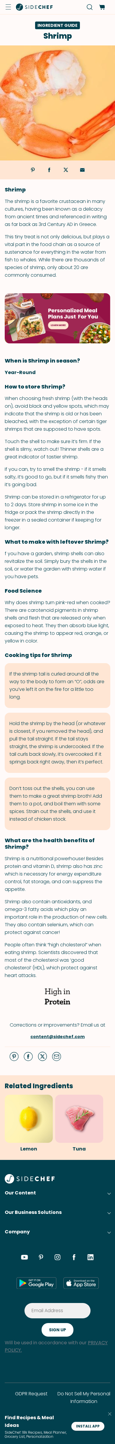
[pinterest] (41, 1258)
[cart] (102, 7)
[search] (89, 7)
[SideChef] (30, 1182)
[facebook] (74, 1258)
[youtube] (24, 1258)
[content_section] (57, 318)
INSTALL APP (88, 1426)
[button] (8, 7)
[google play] (36, 1283)
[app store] (81, 1283)
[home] (34, 7)
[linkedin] (90, 1258)
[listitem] (26, 1124)
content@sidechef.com (57, 1037)
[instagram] (57, 1258)
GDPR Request (31, 1393)
